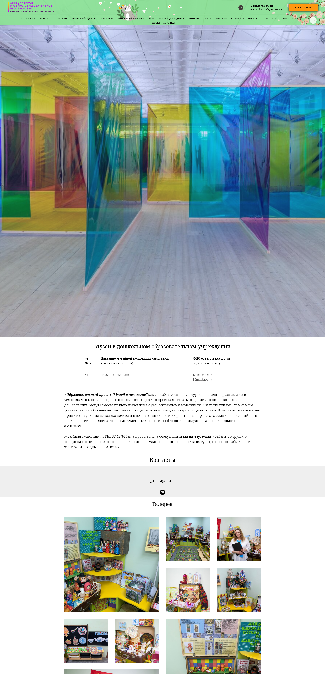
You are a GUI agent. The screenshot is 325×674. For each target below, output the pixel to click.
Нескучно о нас (164, 22)
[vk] (240, 7)
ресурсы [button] (107, 18)
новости (46, 18)
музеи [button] (62, 18)
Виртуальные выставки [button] (136, 18)
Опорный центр (84, 18)
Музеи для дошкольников (179, 18)
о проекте (27, 18)
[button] (303, 8)
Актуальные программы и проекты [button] (231, 18)
